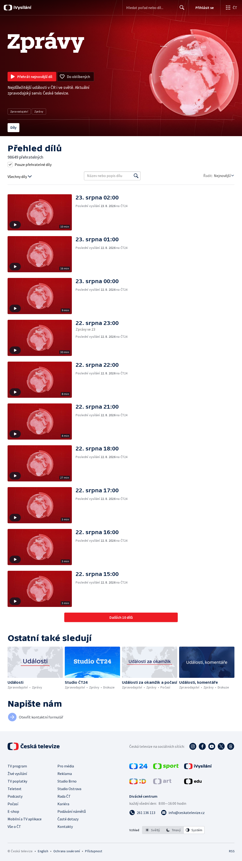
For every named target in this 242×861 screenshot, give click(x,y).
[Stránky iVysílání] (198, 767)
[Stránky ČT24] (138, 767)
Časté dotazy (67, 819)
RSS (231, 851)
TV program (17, 766)
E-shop (13, 811)
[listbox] (173, 830)
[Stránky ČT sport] (166, 767)
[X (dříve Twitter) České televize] (221, 746)
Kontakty (65, 826)
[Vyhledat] (136, 175)
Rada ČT (64, 796)
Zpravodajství (19, 111)
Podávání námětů (71, 811)
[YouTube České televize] (212, 746)
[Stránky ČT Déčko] (137, 782)
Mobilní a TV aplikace (25, 819)
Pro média (65, 766)
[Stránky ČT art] (162, 782)
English (43, 851)
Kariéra (63, 803)
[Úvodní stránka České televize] (34, 746)
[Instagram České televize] (193, 746)
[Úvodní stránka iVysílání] (22, 7)
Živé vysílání (17, 773)
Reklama (64, 773)
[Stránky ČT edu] (193, 782)
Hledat (182, 7)
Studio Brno (67, 781)
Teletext (15, 788)
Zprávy (38, 111)
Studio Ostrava (69, 788)
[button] (42, 212)
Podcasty (15, 796)
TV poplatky (17, 781)
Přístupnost (93, 851)
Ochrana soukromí (66, 851)
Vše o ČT (14, 826)
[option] (153, 830)
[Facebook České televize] (202, 746)
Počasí (13, 803)
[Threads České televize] (230, 746)
